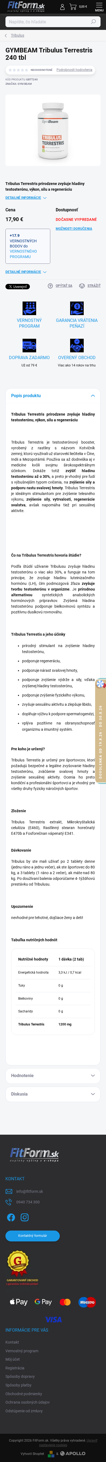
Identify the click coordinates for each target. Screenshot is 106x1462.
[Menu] (99, 7)
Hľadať (93, 22)
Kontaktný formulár (32, 1236)
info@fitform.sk (29, 1191)
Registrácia (14, 1368)
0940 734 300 (28, 1202)
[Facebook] (10, 1216)
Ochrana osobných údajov (27, 1402)
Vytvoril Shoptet (32, 1454)
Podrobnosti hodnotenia (74, 70)
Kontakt (12, 1342)
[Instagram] (24, 1216)
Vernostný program (21, 1351)
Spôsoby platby (18, 1385)
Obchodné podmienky (23, 1394)
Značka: (18, 83)
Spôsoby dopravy (20, 1376)
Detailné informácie (23, 198)
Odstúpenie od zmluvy (24, 1411)
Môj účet (12, 1359)
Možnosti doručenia (74, 229)
